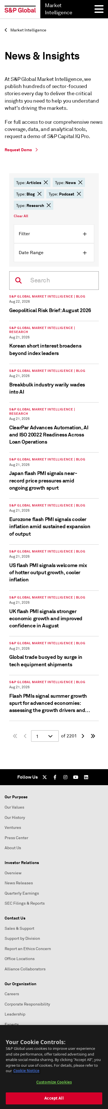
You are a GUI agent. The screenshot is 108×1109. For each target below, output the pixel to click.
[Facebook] (55, 777)
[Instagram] (65, 777)
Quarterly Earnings (22, 893)
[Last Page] (93, 736)
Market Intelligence (28, 30)
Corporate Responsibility (27, 1004)
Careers (12, 994)
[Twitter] (44, 777)
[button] (45, 182)
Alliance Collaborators (25, 969)
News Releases (19, 883)
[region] (54, 1067)
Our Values (14, 807)
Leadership (15, 1014)
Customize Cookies (54, 1082)
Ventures (13, 827)
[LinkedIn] (86, 777)
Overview (13, 873)
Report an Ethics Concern (28, 948)
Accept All (53, 1098)
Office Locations (20, 958)
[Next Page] (82, 736)
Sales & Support (19, 928)
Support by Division (22, 938)
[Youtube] (75, 777)
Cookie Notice (26, 1070)
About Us (13, 847)
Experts (12, 1024)
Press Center (16, 837)
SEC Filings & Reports (25, 903)
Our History (15, 817)
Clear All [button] (21, 216)
